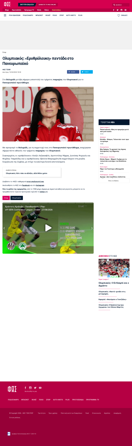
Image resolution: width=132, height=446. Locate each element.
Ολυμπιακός (16, 198)
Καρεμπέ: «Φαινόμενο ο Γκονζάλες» (113, 299)
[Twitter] (118, 10)
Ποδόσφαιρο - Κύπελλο (107, 157)
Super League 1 (105, 127)
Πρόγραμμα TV (29, 10)
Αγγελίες (107, 413)
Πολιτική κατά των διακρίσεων (71, 413)
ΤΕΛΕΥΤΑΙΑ (107, 122)
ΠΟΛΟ (55, 15)
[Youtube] (126, 10)
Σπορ (4, 52)
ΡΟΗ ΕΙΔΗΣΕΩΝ (14, 15)
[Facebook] (114, 10)
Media (39, 10)
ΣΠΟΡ (62, 15)
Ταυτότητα (41, 413)
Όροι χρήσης (53, 413)
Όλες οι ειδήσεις (113, 181)
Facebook (26, 185)
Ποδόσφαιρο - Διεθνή (106, 174)
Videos (46, 10)
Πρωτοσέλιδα (16, 10)
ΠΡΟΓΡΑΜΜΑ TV (92, 400)
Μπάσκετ (103, 137)
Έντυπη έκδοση (14, 418)
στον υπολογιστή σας (35, 182)
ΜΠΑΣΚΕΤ (39, 15)
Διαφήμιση (117, 413)
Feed (87, 413)
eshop (42, 192)
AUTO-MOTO (71, 15)
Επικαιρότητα (104, 147)
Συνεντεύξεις (56, 10)
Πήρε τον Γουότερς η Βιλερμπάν (112, 169)
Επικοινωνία (96, 413)
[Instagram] (122, 10)
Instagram (40, 185)
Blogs (7, 10)
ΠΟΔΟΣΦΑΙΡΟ (28, 15)
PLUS (80, 15)
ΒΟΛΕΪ (48, 15)
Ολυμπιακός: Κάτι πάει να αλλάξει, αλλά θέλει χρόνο (26, 173)
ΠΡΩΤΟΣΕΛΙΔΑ (78, 400)
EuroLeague (103, 167)
